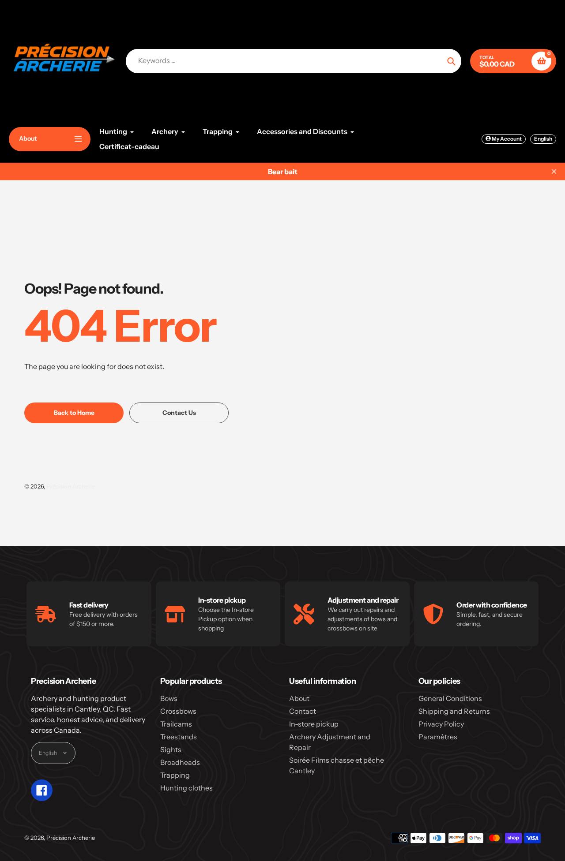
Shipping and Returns (454, 711)
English (543, 138)
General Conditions (450, 698)
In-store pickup (314, 723)
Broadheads (180, 762)
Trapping (175, 775)
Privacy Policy (441, 723)
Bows (168, 698)
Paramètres (437, 736)
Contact (302, 711)
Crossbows (178, 711)
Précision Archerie (70, 486)
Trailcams (176, 723)
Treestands (178, 736)
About (299, 698)
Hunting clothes (186, 787)
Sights (170, 749)
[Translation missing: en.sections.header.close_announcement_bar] (554, 171)
